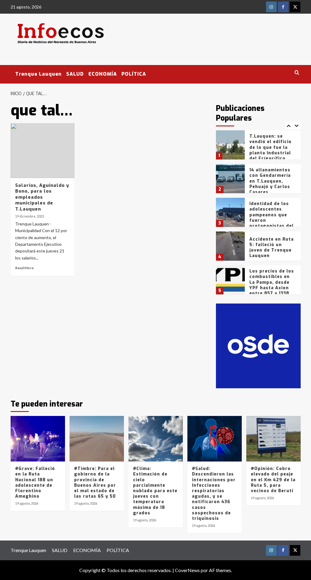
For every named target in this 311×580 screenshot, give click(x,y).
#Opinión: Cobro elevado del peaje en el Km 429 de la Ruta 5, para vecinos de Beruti (273, 480)
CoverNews (187, 570)
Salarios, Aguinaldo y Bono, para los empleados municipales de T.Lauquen (42, 197)
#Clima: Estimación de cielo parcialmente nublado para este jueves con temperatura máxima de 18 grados (155, 491)
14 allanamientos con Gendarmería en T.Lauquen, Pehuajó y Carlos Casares (270, 181)
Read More (24, 268)
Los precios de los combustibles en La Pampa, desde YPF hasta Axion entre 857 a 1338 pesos (271, 285)
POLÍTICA (133, 74)
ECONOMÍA (102, 74)
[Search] (297, 72)
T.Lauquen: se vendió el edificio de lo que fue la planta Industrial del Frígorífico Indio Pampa (270, 150)
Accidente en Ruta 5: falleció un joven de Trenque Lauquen (271, 247)
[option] (258, 147)
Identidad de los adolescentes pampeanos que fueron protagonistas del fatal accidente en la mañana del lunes (271, 223)
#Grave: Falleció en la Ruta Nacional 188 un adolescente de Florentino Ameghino (35, 482)
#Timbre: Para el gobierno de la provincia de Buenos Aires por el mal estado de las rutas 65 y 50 (95, 482)
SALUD (75, 74)
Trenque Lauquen (38, 74)
